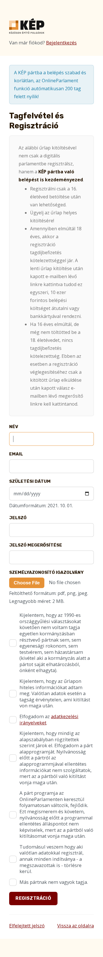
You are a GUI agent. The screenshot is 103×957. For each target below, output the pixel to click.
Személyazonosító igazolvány (46, 572)
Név (13, 426)
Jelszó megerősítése (35, 545)
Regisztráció (33, 898)
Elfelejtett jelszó (27, 925)
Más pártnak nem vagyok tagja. (53, 882)
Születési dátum (30, 481)
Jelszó (18, 517)
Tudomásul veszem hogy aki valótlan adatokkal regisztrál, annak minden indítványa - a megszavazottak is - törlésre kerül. (51, 859)
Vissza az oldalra (75, 925)
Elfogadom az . (48, 719)
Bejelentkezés (61, 42)
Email (16, 454)
